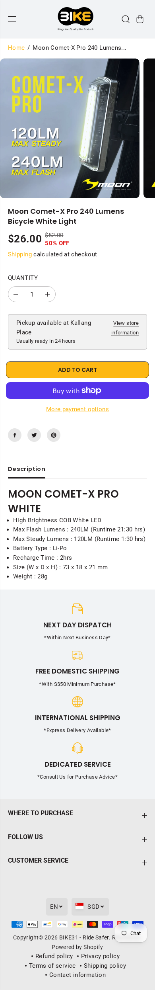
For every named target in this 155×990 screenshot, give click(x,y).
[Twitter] (34, 435)
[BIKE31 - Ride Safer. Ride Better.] (75, 19)
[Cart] (140, 19)
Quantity (23, 277)
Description (26, 469)
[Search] (125, 19)
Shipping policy (105, 965)
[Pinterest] (53, 435)
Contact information (77, 974)
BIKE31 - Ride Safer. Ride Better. (100, 937)
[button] (12, 19)
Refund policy (54, 956)
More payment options (77, 409)
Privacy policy (100, 956)
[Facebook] (14, 435)
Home (16, 47)
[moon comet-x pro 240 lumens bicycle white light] (70, 128)
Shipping (20, 254)
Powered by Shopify (77, 947)
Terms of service (52, 965)
